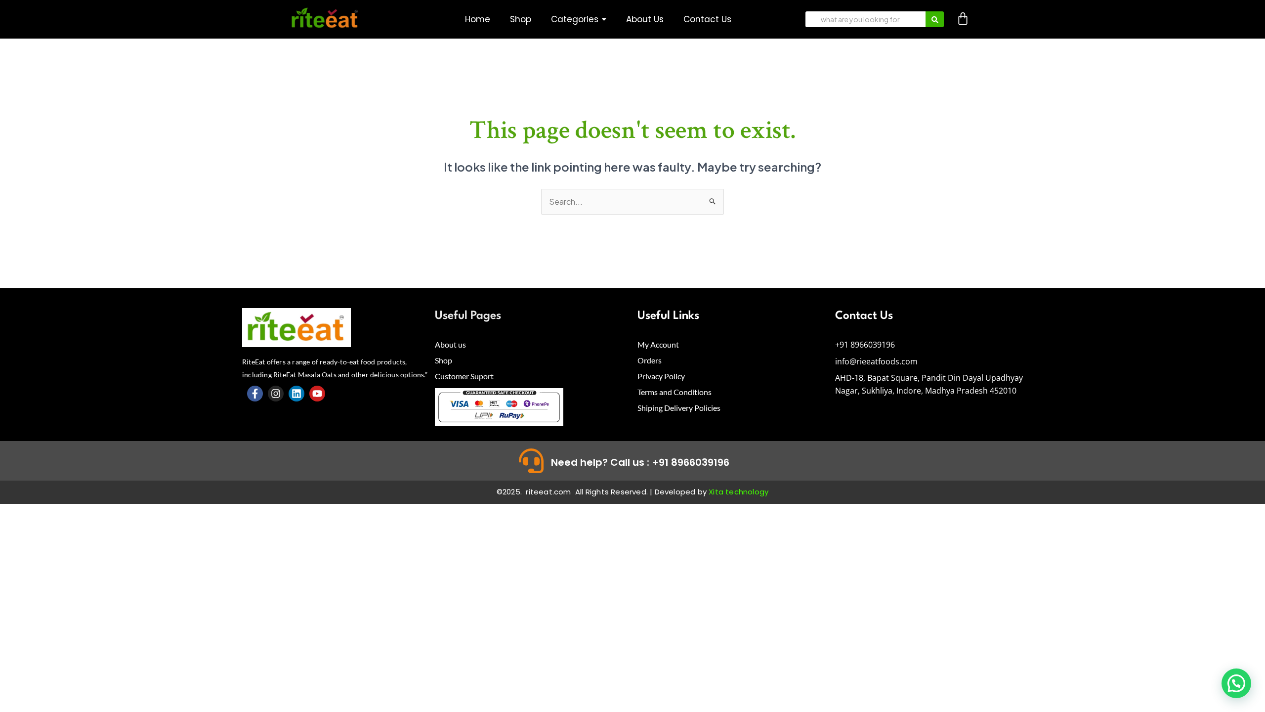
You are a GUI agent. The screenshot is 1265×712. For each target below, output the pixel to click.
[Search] (935, 19)
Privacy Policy (661, 376)
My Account (658, 344)
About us (450, 344)
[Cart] (963, 18)
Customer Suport (464, 376)
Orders (649, 360)
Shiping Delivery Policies (678, 407)
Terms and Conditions (674, 392)
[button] (578, 19)
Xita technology (738, 492)
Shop (443, 360)
